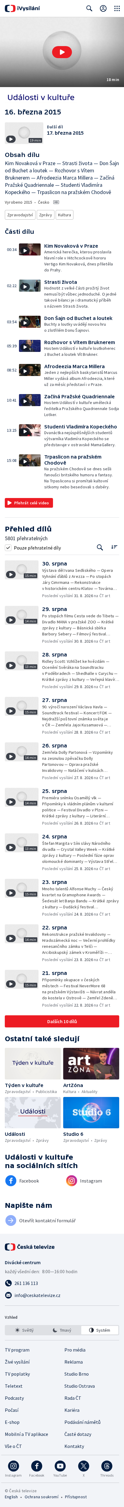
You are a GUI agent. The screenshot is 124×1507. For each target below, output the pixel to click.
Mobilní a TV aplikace (26, 1434)
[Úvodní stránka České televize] (30, 1247)
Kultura (64, 215)
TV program (17, 1350)
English (11, 1496)
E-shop (12, 1422)
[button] (62, 52)
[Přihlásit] (103, 8)
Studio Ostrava (79, 1386)
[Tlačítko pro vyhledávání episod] (100, 547)
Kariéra (71, 1410)
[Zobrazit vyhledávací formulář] (89, 8)
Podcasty (14, 1398)
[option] (24, 1330)
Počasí (11, 1410)
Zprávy (45, 215)
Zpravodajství (20, 215)
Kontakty (74, 1446)
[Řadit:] (114, 547)
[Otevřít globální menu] (117, 8)
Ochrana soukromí (41, 1496)
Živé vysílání (17, 1362)
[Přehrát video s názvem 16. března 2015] (62, 52)
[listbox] (62, 1330)
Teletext (14, 1386)
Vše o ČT (13, 1446)
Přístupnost (76, 1496)
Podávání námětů (82, 1422)
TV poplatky (17, 1374)
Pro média (74, 1350)
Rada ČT (72, 1398)
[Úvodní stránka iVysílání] (22, 8)
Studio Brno (76, 1374)
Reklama (73, 1362)
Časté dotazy (77, 1434)
